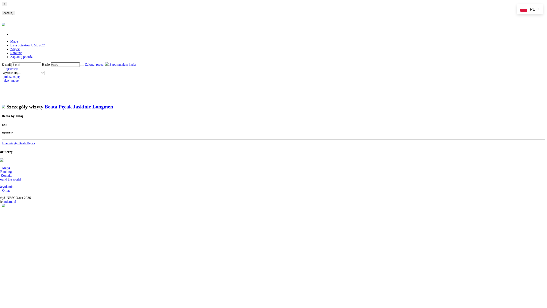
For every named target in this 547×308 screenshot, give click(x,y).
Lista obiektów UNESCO (27, 45)
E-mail (6, 64)
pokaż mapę (11, 76)
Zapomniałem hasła (122, 64)
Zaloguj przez (95, 64)
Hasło (46, 64)
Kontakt (6, 175)
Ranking (16, 53)
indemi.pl (9, 201)
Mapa (14, 41)
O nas (6, 190)
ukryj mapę (10, 80)
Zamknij (8, 13)
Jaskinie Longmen (93, 107)
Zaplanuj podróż (21, 57)
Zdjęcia (15, 49)
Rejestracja (10, 69)
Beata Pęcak (58, 107)
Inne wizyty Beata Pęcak (18, 143)
